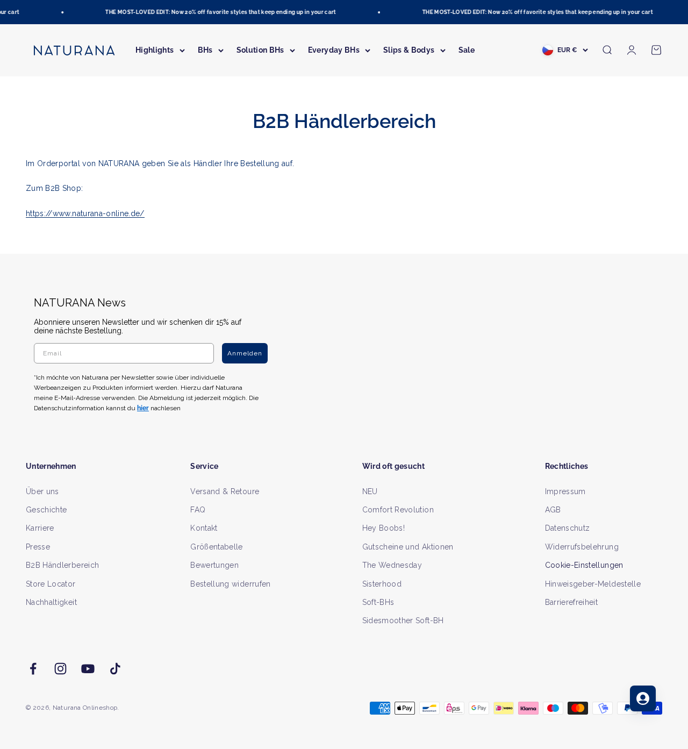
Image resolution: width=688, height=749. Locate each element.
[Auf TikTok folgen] (115, 668)
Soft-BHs (378, 602)
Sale (466, 50)
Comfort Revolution (398, 509)
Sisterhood (382, 584)
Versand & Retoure (224, 491)
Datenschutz (567, 528)
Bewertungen (214, 565)
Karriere (40, 528)
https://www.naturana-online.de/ (85, 213)
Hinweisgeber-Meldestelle (593, 584)
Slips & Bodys (409, 50)
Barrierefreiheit (571, 602)
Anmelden (244, 353)
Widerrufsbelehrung (582, 547)
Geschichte (46, 509)
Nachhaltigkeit (51, 602)
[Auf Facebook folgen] (33, 668)
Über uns (42, 491)
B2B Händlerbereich (62, 565)
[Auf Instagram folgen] (60, 668)
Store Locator (51, 584)
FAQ (197, 509)
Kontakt (203, 528)
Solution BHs (260, 50)
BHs (205, 50)
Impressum (565, 491)
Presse (38, 547)
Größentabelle (216, 547)
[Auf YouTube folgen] (88, 668)
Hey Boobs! (383, 528)
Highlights (154, 50)
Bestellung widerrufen (230, 584)
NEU (370, 491)
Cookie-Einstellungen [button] (584, 565)
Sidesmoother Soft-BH (403, 620)
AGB (553, 509)
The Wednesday (392, 565)
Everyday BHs (334, 50)
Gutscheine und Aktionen (408, 547)
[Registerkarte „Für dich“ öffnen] (643, 698)
